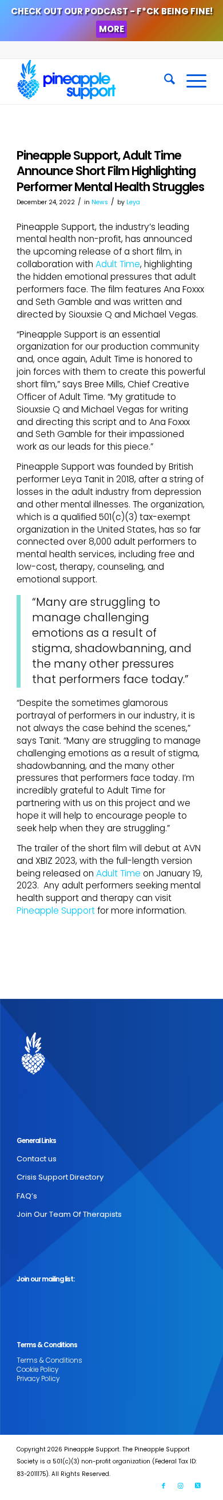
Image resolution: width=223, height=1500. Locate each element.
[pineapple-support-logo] (92, 81)
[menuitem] (164, 81)
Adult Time (117, 264)
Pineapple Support (56, 910)
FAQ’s (27, 1196)
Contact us (37, 1158)
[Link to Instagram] (180, 1485)
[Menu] (190, 81)
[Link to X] (197, 1485)
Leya (133, 202)
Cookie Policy (37, 1369)
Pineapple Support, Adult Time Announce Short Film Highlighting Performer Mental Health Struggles (110, 171)
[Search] (164, 81)
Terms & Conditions (49, 1360)
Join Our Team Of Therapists (69, 1214)
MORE (111, 29)
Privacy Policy (38, 1378)
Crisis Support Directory (60, 1177)
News (99, 202)
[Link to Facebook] (163, 1485)
